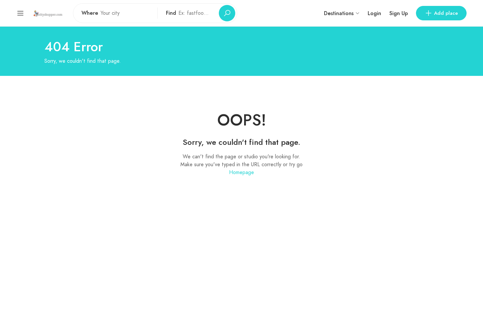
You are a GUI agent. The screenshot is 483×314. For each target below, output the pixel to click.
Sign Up (398, 13)
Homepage (241, 172)
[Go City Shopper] (49, 13)
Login (374, 13)
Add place (446, 13)
